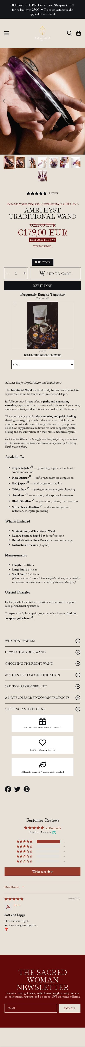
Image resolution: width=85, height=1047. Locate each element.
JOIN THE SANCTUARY (42, 565)
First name (19, 527)
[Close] (78, 451)
